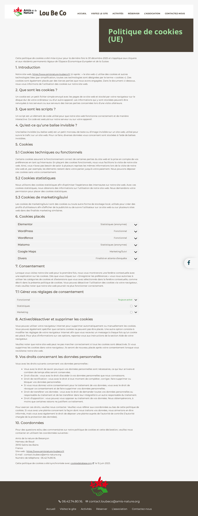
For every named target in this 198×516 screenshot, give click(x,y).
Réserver (101, 508)
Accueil (50, 508)
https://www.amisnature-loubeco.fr (51, 74)
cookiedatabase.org (81, 463)
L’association (119, 508)
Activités (86, 508)
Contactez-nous (142, 508)
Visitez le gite (68, 508)
